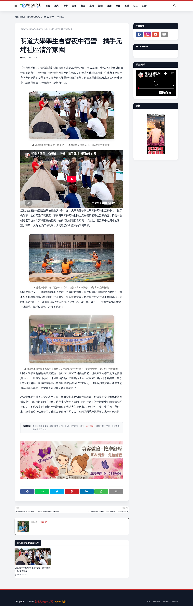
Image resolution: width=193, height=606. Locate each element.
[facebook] (139, 34)
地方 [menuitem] (56, 5)
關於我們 (156, 601)
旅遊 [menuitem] (100, 5)
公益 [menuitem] (135, 5)
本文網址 (90, 426)
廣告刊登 (175, 601)
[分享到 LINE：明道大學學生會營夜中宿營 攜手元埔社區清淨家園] (42, 491)
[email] (164, 34)
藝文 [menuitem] (83, 5)
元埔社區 (28, 29)
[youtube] (155, 34)
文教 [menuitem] (74, 5)
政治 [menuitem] (144, 5)
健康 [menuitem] (109, 5)
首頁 (22, 29)
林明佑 (43, 522)
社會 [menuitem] (65, 5)
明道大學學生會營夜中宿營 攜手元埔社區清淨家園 (33, 569)
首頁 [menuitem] (48, 5)
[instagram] (147, 34)
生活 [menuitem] (91, 5)
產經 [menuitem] (118, 5)
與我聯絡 (166, 601)
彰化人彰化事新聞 (44, 601)
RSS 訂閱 (62, 601)
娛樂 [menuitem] (126, 5)
